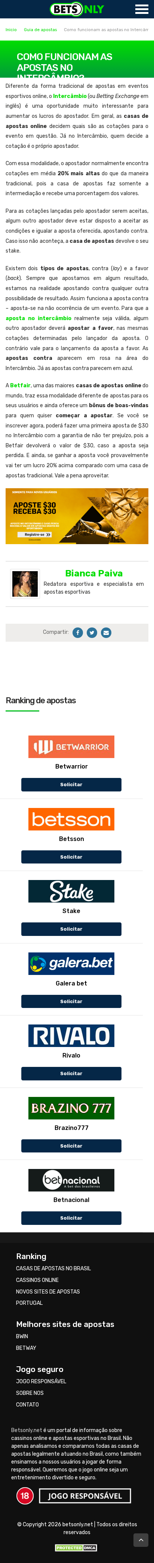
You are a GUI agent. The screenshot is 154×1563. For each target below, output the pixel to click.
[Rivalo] (71, 1035)
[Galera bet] (71, 963)
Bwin (22, 1336)
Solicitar (71, 784)
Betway (26, 1348)
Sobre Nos (30, 1393)
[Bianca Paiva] (25, 584)
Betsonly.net (26, 1430)
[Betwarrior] (71, 747)
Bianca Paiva (94, 573)
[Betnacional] (71, 1180)
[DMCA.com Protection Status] (77, 1547)
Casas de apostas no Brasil (53, 1268)
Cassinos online (37, 1280)
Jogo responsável (41, 1381)
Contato (27, 1405)
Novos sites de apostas (48, 1292)
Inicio (11, 29)
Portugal (29, 1303)
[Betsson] (71, 819)
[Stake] (71, 891)
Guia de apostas (40, 29)
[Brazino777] (71, 1108)
